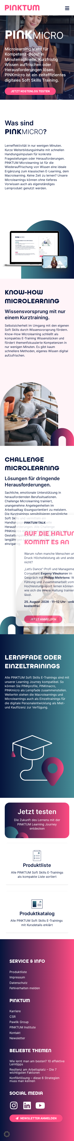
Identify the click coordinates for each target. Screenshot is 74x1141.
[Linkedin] (27, 1105)
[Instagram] (13, 1105)
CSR (12, 1016)
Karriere (15, 1011)
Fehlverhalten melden (24, 988)
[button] (7, 1134)
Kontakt (14, 1033)
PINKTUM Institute (22, 1027)
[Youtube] (40, 1105)
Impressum (17, 977)
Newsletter (17, 1038)
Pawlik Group (19, 1022)
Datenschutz (18, 983)
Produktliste (18, 972)
